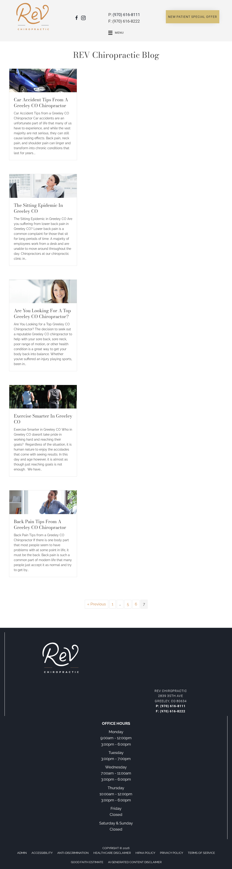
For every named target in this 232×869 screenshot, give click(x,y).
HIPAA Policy (145, 853)
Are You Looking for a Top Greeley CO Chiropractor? (42, 313)
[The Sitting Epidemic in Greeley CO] (43, 185)
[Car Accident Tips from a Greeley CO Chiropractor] (43, 80)
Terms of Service (201, 853)
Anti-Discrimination (73, 853)
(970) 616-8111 (126, 14)
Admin (22, 853)
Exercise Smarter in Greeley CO (43, 418)
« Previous (96, 604)
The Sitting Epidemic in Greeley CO (38, 208)
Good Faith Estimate (87, 862)
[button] (192, 16)
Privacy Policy (171, 853)
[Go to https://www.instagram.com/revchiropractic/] (83, 19)
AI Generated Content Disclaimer (135, 862)
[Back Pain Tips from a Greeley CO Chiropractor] (43, 502)
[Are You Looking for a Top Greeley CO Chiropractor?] (43, 291)
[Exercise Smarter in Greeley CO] (43, 396)
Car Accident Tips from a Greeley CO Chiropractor (41, 102)
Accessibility (42, 853)
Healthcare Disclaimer (112, 853)
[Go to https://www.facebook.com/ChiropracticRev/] (76, 19)
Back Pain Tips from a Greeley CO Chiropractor (40, 524)
